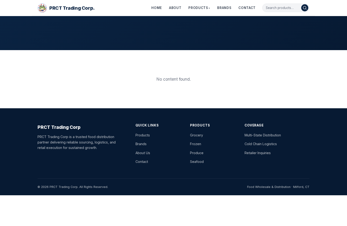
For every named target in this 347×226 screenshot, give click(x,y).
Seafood (197, 162)
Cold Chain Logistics (261, 144)
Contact (247, 8)
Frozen (195, 144)
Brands (224, 8)
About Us (142, 153)
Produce (196, 153)
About (175, 8)
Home (156, 8)
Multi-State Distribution (263, 135)
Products (198, 8)
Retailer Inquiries (258, 153)
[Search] (304, 7)
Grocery (196, 135)
